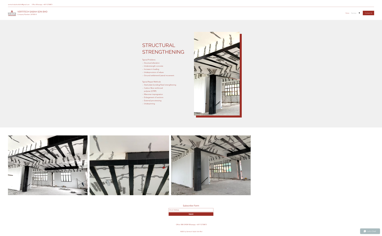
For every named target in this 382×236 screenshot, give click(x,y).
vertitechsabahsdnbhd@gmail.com (19, 4)
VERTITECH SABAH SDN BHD (32, 11)
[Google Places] (359, 13)
